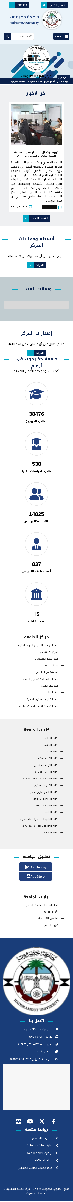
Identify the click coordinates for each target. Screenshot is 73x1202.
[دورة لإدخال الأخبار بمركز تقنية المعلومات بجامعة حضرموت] (36, 124)
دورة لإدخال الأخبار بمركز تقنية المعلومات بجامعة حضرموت (40, 81)
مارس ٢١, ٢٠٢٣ (19, 207)
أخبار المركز (49, 207)
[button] (19, 5)
